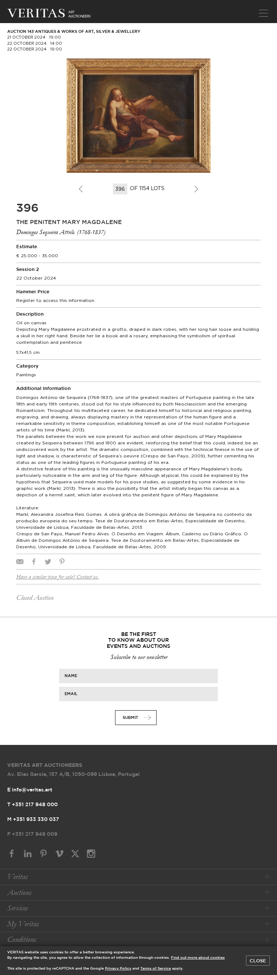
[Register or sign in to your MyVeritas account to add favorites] (203, 65)
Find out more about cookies (198, 957)
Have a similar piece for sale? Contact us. (57, 577)
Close (258, 961)
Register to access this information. (55, 300)
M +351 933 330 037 (33, 819)
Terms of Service (155, 968)
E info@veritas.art (29, 790)
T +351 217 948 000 (32, 805)
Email (71, 693)
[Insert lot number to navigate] (120, 189)
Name (71, 675)
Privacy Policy (118, 968)
